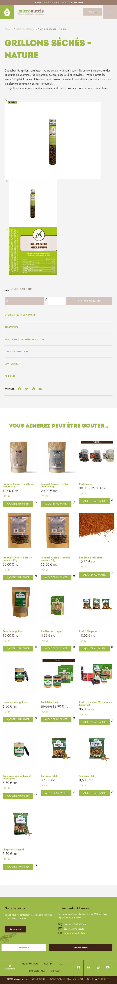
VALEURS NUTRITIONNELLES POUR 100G (24, 339)
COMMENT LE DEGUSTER (16, 352)
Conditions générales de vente (67, 979)
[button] (110, 12)
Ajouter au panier (89, 301)
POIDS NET (10, 376)
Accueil (9, 29)
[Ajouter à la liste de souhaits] (24, 301)
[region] (39, 952)
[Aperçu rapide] (8, 496)
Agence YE (104, 979)
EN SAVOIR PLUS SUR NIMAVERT (20, 315)
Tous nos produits (26, 29)
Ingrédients (11, 327)
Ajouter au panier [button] (18, 504)
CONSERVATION (12, 364)
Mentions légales (36, 979)
